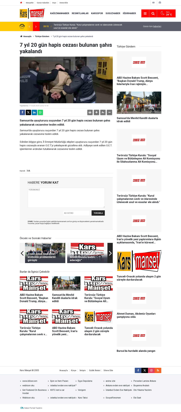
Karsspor (97, 13)
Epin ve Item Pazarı (59, 381)
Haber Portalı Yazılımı (33, 408)
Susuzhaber (113, 13)
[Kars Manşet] (32, 13)
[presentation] (29, 26)
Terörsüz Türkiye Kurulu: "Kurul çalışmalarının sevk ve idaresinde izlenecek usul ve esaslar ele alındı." (88, 26)
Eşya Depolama (85, 381)
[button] (96, 112)
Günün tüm (152, 26)
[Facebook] (22, 112)
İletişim (83, 370)
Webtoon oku (28, 397)
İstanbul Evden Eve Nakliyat (118, 390)
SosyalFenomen (113, 397)
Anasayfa (27, 36)
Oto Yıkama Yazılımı (142, 390)
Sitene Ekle (63, 3)
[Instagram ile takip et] (151, 370)
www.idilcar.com (29, 381)
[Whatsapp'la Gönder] (40, 112)
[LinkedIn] (34, 112)
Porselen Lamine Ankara (144, 381)
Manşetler (30, 3)
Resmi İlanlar (80, 13)
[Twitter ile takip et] (144, 370)
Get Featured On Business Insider (34, 391)
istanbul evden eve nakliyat (62, 385)
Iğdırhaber (129, 13)
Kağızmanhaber (59, 13)
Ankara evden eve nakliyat (118, 385)
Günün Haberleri (43, 3)
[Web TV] (153, 2)
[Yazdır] (90, 112)
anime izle (110, 381)
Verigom (82, 390)
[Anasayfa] (21, 3)
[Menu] (145, 13)
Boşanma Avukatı (141, 385)
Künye (73, 370)
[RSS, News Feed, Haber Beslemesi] (158, 370)
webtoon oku (28, 385)
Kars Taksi (83, 397)
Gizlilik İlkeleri (94, 370)
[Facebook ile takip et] (138, 370)
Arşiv (54, 3)
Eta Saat (137, 397)
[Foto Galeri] (159, 2)
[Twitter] (28, 112)
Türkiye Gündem (42, 36)
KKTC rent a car (57, 390)
